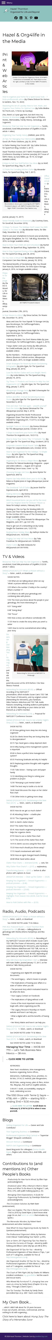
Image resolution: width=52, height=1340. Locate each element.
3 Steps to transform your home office (22, 432)
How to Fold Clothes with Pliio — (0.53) (22, 902)
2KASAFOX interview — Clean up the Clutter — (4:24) (27, 877)
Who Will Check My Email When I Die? (21, 960)
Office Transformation (46, 180)
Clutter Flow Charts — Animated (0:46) (22, 863)
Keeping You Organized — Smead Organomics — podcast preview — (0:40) (26, 881)
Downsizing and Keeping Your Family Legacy (8, 649)
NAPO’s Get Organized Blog (17, 1145)
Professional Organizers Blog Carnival (21, 1135)
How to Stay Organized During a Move (18, 251)
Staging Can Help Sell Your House (20, 538)
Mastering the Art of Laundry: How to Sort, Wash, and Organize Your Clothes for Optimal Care (25, 106)
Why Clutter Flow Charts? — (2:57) (20, 866)
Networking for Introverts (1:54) (19, 713)
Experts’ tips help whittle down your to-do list (24, 478)
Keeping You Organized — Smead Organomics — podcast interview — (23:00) (26, 888)
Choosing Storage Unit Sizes (17, 472)
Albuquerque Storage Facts (17, 390)
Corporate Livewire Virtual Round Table (22, 445)
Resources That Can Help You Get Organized (21, 126)
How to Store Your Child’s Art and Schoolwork (21, 245)
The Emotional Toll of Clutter (18, 487)
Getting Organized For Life (17, 1125)
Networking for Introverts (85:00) (19, 689)
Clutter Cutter (11, 545)
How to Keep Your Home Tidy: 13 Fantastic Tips (26, 439)
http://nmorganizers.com (16, 1257)
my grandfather (30, 1275)
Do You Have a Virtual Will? (13, 258)
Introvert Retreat (13, 1142)
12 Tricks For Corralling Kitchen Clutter (18, 169)
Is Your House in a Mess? (13, 315)
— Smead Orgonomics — (26, 893)
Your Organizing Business (16, 1131)
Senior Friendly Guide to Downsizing (17, 220)
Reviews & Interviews (11, 117)
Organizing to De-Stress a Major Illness (22, 460)
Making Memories (13, 494)
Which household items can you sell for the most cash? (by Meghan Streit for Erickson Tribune (26, 501)
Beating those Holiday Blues (17, 532)
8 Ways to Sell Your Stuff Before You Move (20, 163)
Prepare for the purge (5, 277)
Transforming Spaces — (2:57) (18, 870)
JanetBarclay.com (41, 1336)
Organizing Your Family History (15, 135)
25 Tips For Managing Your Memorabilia (19, 139)
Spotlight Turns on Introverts (18, 426)
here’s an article (27, 1215)
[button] (16, 18)
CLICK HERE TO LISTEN (22, 1106)
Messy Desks (11, 519)
